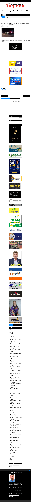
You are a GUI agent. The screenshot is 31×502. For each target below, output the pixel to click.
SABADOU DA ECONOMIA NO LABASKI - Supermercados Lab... (16, 382)
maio (11, 454)
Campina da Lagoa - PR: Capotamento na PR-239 (15, 395)
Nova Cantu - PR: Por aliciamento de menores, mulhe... (15, 415)
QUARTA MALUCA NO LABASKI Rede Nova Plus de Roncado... (15, 416)
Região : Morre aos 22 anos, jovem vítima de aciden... (15, 440)
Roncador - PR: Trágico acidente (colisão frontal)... (15, 362)
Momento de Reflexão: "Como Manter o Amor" (15, 446)
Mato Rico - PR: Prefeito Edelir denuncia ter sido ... (15, 365)
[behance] (27, 500)
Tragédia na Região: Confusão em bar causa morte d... (16, 375)
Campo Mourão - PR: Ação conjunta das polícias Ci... (15, 387)
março (11, 456)
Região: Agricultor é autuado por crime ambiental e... (15, 354)
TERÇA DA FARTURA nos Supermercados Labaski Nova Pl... (15, 371)
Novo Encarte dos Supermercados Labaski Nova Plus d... (16, 359)
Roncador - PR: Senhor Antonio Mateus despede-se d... (15, 376)
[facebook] (1, 0)
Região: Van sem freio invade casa (14, 337)
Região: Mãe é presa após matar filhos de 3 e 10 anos (16, 344)
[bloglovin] (23, 500)
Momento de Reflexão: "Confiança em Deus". (15, 358)
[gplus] (20, 500)
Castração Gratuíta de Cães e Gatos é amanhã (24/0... (15, 369)
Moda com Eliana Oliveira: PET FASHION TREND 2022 (15, 348)
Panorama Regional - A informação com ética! (15, 11)
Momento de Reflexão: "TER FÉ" (14, 423)
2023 (10, 331)
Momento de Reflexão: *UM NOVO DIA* (15, 386)
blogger (5, 98)
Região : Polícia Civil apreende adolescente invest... (16, 368)
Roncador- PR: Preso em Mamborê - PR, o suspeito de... (16, 406)
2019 (10, 460)
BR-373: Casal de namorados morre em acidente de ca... (15, 412)
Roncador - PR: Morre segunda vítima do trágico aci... (15, 361)
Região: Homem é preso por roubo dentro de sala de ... (16, 419)
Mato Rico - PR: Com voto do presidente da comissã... (15, 439)
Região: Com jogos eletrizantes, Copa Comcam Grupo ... (15, 347)
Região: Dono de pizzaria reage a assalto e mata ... (16, 445)
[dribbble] (24, 500)
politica (10, 466)
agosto (12, 336)
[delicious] (29, 500)
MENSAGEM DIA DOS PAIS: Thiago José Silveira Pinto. (15, 408)
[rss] (25, 500)
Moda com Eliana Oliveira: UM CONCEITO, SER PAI (15, 399)
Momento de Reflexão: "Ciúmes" (14, 438)
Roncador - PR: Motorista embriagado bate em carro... (16, 402)
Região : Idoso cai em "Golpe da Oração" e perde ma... (15, 381)
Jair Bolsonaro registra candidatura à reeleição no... (15, 413)
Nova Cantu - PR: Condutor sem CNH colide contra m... (15, 356)
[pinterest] (21, 500)
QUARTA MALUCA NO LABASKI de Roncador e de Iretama (15, 338)
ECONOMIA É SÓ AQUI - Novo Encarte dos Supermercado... (16, 452)
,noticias (11, 26)
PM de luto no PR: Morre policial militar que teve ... (16, 450)
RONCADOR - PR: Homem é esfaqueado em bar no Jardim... (15, 433)
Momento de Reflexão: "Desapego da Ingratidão (15, 355)
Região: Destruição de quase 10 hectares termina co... (15, 364)
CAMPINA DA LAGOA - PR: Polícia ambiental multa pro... (15, 392)
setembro (12, 335)
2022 (10, 332)
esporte (10, 465)
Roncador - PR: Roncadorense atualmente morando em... (16, 418)
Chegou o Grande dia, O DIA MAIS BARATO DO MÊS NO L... (16, 342)
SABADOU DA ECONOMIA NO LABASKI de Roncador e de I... (15, 405)
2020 (10, 459)
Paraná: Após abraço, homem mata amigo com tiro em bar (16, 435)
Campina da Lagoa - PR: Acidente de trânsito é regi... (15, 341)
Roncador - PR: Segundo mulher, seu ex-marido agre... (15, 339)
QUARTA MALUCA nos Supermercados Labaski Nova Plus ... (15, 442)
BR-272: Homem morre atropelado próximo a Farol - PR (15, 448)
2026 (10, 329)
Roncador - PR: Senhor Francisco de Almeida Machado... (15, 349)
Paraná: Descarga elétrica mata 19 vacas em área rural (15, 390)
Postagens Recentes (11, 325)
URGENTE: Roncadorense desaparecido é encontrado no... (15, 409)
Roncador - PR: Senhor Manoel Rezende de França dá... (15, 430)
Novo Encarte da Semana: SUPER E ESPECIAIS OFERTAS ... (15, 388)
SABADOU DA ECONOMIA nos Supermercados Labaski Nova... (14, 352)
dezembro (12, 333)
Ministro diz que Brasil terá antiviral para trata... (15, 449)
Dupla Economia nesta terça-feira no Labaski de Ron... (15, 420)
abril (11, 455)
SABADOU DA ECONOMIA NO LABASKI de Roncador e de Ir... (15, 428)
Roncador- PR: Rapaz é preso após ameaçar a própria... (15, 372)
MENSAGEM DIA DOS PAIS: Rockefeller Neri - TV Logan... (15, 401)
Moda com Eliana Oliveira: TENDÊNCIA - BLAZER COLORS (15, 425)
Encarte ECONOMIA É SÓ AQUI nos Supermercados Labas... (15, 373)
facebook (15, 98)
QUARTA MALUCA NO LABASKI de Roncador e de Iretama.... (15, 366)
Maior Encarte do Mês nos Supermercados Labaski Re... (16, 436)
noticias (17, 465)
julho (11, 453)
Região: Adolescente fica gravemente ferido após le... (15, 429)
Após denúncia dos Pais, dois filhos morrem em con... (16, 383)
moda (14, 465)
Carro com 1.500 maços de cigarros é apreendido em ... (15, 385)
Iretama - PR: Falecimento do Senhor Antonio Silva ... (15, 345)
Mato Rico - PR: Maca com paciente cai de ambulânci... (16, 379)
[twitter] (2, 0)
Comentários (20, 325)
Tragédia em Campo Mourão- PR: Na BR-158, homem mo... (15, 426)
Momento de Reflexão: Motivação (14, 391)
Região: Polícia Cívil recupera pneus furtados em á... (15, 432)
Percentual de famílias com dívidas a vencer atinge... (15, 422)
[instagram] (3, 0)
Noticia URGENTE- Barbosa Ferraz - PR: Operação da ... (15, 351)
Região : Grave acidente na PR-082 (15, 437)
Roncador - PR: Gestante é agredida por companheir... (15, 398)
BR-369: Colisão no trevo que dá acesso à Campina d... (15, 403)
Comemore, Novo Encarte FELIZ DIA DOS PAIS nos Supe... (16, 410)
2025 (10, 330)
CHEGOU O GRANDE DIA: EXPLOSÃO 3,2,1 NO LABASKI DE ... (16, 396)
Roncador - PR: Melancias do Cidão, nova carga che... (15, 378)
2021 (10, 458)
